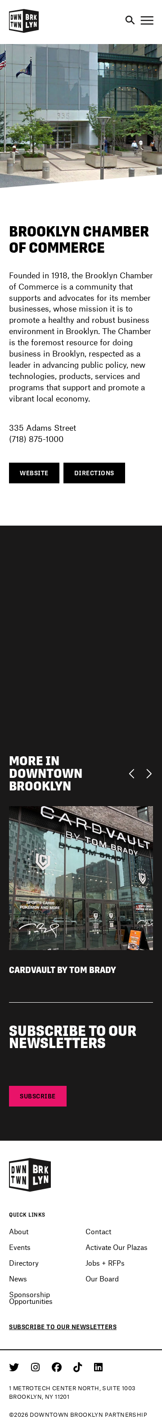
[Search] (130, 20)
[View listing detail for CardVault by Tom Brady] (81, 877)
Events (20, 1247)
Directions (94, 473)
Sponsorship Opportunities (31, 1297)
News (18, 1278)
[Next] (148, 772)
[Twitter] (15, 1367)
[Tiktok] (79, 1367)
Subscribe (38, 1096)
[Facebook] (58, 1367)
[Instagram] (37, 1367)
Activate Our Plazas (117, 1247)
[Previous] (134, 772)
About (18, 1231)
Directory (24, 1262)
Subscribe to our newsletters (63, 1326)
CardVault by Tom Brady (62, 970)
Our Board (102, 1278)
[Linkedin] (98, 1367)
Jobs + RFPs (105, 1262)
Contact (98, 1231)
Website (34, 473)
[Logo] (24, 31)
